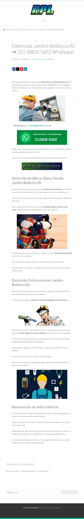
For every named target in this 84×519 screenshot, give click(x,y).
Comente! (25, 59)
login (24, 471)
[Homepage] (42, 10)
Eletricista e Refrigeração (30, 508)
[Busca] (42, 18)
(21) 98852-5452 (36, 125)
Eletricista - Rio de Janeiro (43, 59)
